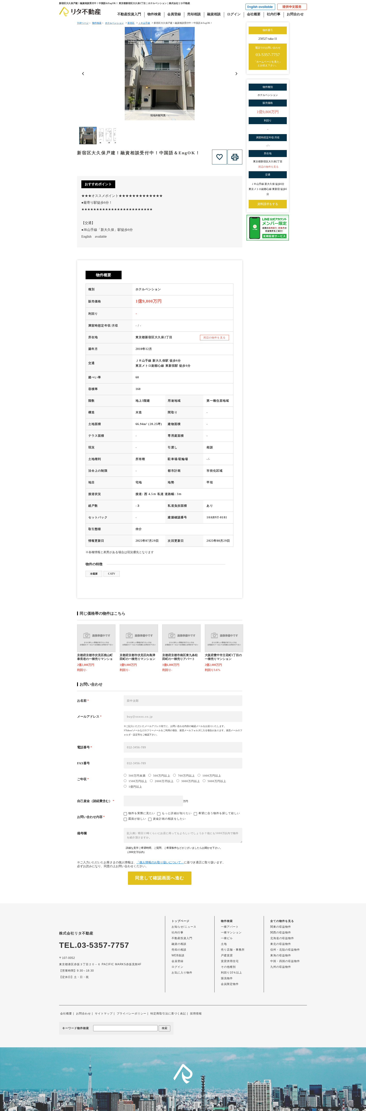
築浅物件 (227, 978)
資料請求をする (267, 204)
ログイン (234, 14)
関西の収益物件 (280, 932)
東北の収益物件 (280, 943)
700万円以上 (186, 775)
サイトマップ (104, 1013)
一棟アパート (230, 926)
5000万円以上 (217, 781)
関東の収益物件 (280, 926)
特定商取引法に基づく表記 (168, 1013)
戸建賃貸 (227, 955)
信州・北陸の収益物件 (285, 949)
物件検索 (154, 14)
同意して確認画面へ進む (159, 877)
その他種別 (228, 966)
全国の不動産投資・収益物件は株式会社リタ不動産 (179, 1095)
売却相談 (194, 14)
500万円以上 (161, 775)
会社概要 (254, 14)
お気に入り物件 (182, 972)
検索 (164, 1028)
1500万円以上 (138, 781)
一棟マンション (231, 932)
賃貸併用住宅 (230, 961)
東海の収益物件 (280, 955)
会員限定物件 (230, 984)
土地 (224, 943)
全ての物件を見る (282, 921)
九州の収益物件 (280, 966)
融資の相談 (179, 943)
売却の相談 (179, 949)
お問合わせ (295, 14)
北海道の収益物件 (282, 938)
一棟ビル (227, 938)
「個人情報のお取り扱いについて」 (160, 862)
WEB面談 (178, 955)
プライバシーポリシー (131, 1013)
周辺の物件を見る (214, 337)
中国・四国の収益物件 (285, 961)
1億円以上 (135, 786)
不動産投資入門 (129, 14)
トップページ (180, 921)
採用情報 (196, 1013)
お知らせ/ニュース (184, 926)
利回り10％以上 (231, 972)
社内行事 (273, 14)
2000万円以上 (164, 781)
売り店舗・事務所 (233, 949)
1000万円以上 (211, 775)
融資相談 (214, 14)
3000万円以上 (190, 781)
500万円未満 (137, 775)
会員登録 (174, 14)
